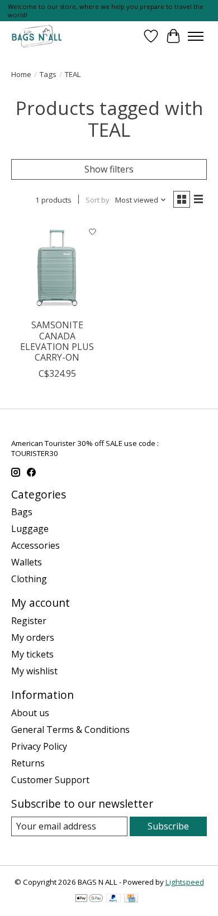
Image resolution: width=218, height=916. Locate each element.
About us (30, 713)
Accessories (35, 545)
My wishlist (34, 671)
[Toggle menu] (195, 36)
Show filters (109, 169)
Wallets (26, 562)
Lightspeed (184, 882)
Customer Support (50, 780)
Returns (28, 763)
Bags (21, 512)
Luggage (30, 528)
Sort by (98, 200)
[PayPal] (113, 899)
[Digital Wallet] (89, 899)
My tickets (32, 654)
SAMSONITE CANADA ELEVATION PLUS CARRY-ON (57, 341)
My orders (32, 637)
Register (28, 621)
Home (21, 74)
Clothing (29, 579)
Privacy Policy (39, 746)
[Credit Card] (131, 899)
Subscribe (168, 826)
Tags (48, 74)
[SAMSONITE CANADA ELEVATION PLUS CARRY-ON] (57, 267)
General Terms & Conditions (70, 729)
